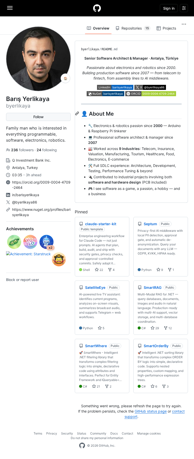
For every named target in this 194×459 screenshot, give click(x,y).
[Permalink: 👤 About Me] (77, 113)
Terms (38, 433)
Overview (101, 28)
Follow (38, 117)
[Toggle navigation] (10, 8)
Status (81, 433)
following (47, 150)
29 (157, 328)
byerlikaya (90, 49)
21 (98, 386)
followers (23, 150)
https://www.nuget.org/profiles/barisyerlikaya (41, 212)
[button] (184, 24)
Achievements (20, 228)
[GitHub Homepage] (82, 445)
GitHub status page (151, 411)
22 (101, 270)
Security (67, 433)
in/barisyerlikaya (25, 195)
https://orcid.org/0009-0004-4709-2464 (41, 185)
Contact (127, 433)
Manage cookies (149, 433)
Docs (114, 433)
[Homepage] (97, 8)
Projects (169, 28)
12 (170, 328)
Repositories (135, 28)
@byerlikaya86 (24, 202)
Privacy (51, 433)
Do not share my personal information (97, 438)
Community (98, 433)
